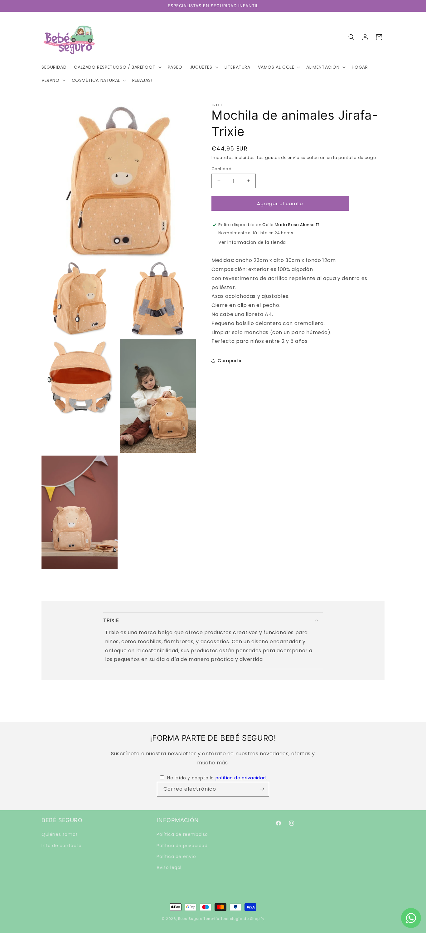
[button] (117, 67)
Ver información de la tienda (252, 242)
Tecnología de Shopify (242, 918)
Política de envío (176, 856)
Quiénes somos (59, 835)
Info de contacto (61, 845)
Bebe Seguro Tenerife (198, 918)
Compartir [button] (230, 360)
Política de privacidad (182, 845)
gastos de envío (282, 157)
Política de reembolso (182, 835)
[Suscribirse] (262, 789)
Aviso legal (169, 867)
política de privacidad (240, 778)
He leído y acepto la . (217, 778)
